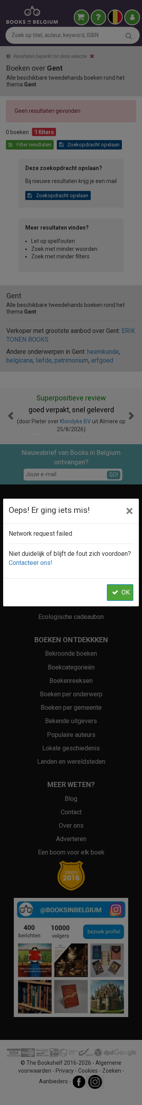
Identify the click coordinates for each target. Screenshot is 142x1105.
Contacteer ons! (30, 563)
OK (125, 592)
